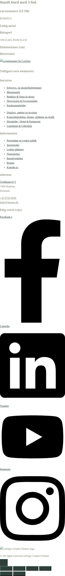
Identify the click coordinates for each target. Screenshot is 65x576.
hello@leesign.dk (9, 202)
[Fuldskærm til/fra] (19, 568)
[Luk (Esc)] (45, 568)
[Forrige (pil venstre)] (6, 573)
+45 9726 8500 (8, 198)
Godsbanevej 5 (8, 182)
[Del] (32, 568)
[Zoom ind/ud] (6, 568)
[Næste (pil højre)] (19, 573)
